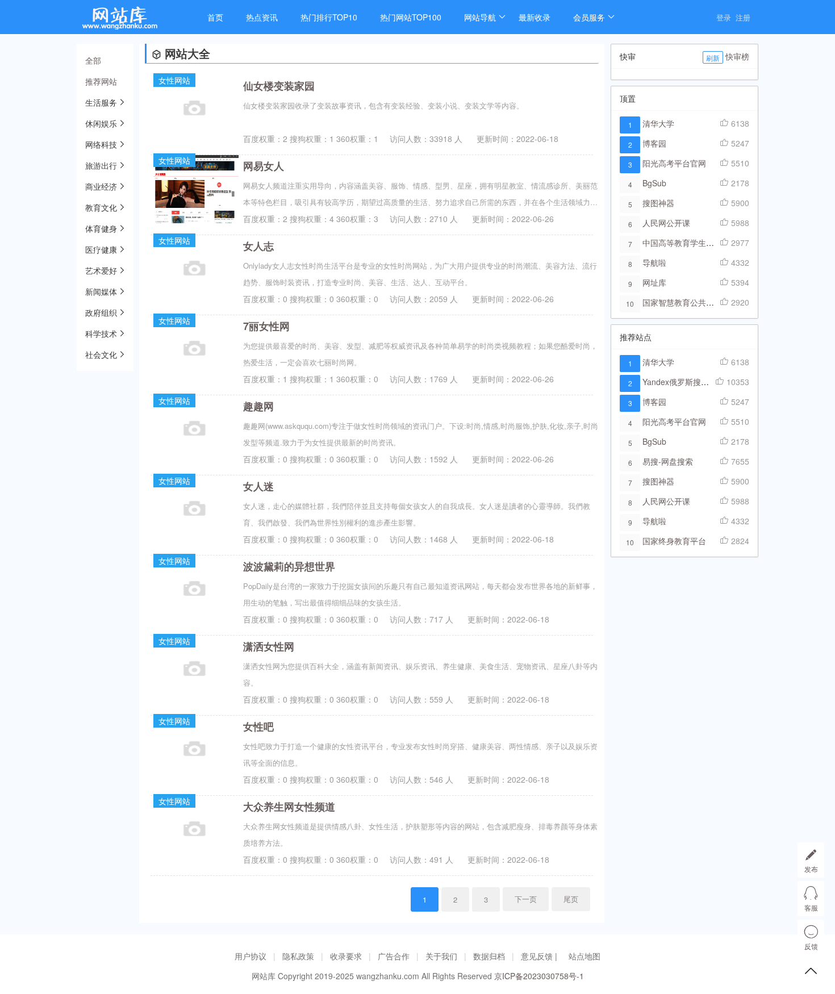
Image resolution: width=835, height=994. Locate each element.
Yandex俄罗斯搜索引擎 (683, 381)
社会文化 (101, 354)
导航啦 (654, 262)
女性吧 (258, 726)
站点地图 (584, 956)
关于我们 (441, 956)
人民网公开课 (666, 222)
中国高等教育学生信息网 (686, 242)
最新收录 (534, 17)
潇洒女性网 (268, 646)
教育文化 (101, 207)
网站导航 (480, 17)
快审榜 (737, 56)
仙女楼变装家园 (279, 85)
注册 (743, 17)
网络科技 (101, 144)
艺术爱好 (101, 270)
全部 (93, 60)
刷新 (713, 57)
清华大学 (658, 123)
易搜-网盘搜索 (667, 461)
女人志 (258, 246)
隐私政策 (298, 956)
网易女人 (263, 165)
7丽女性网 (266, 326)
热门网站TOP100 (410, 17)
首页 (215, 17)
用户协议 (250, 956)
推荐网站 (101, 81)
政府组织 (101, 312)
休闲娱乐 (101, 123)
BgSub (654, 183)
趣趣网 (258, 406)
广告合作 (394, 956)
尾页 (570, 898)
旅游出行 (101, 165)
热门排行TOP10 (328, 17)
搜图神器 (658, 202)
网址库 (654, 282)
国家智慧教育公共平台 (682, 302)
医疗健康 (101, 249)
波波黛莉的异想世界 (289, 566)
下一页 (526, 898)
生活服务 (101, 102)
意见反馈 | (540, 956)
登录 (723, 17)
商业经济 (101, 186)
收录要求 (346, 956)
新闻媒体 (101, 291)
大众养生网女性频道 (289, 806)
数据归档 (489, 956)
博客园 (654, 143)
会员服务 (589, 17)
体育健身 (101, 228)
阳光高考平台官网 (674, 163)
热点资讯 (262, 17)
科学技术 (101, 333)
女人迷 (258, 486)
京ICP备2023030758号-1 (539, 976)
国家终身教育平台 (674, 540)
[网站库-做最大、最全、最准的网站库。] (131, 21)
